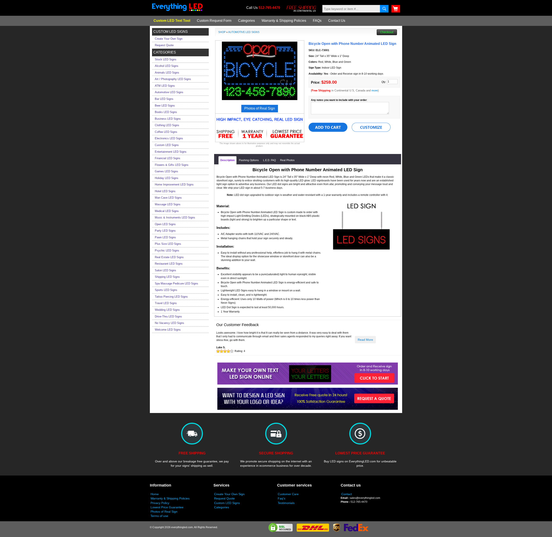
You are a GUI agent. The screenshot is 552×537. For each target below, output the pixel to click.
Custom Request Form (214, 20)
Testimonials (286, 503)
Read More (365, 339)
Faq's (281, 498)
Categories (246, 20)
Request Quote (224, 498)
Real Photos (287, 160)
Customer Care (288, 494)
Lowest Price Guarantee (167, 507)
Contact (346, 494)
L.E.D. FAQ (269, 160)
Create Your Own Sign (229, 494)
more (375, 90)
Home (155, 494)
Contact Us (336, 20)
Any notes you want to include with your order (339, 100)
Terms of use (159, 516)
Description (227, 160)
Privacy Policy (160, 503)
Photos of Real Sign (164, 511)
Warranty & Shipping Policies (284, 20)
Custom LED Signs (227, 503)
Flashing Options (249, 160)
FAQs (317, 20)
